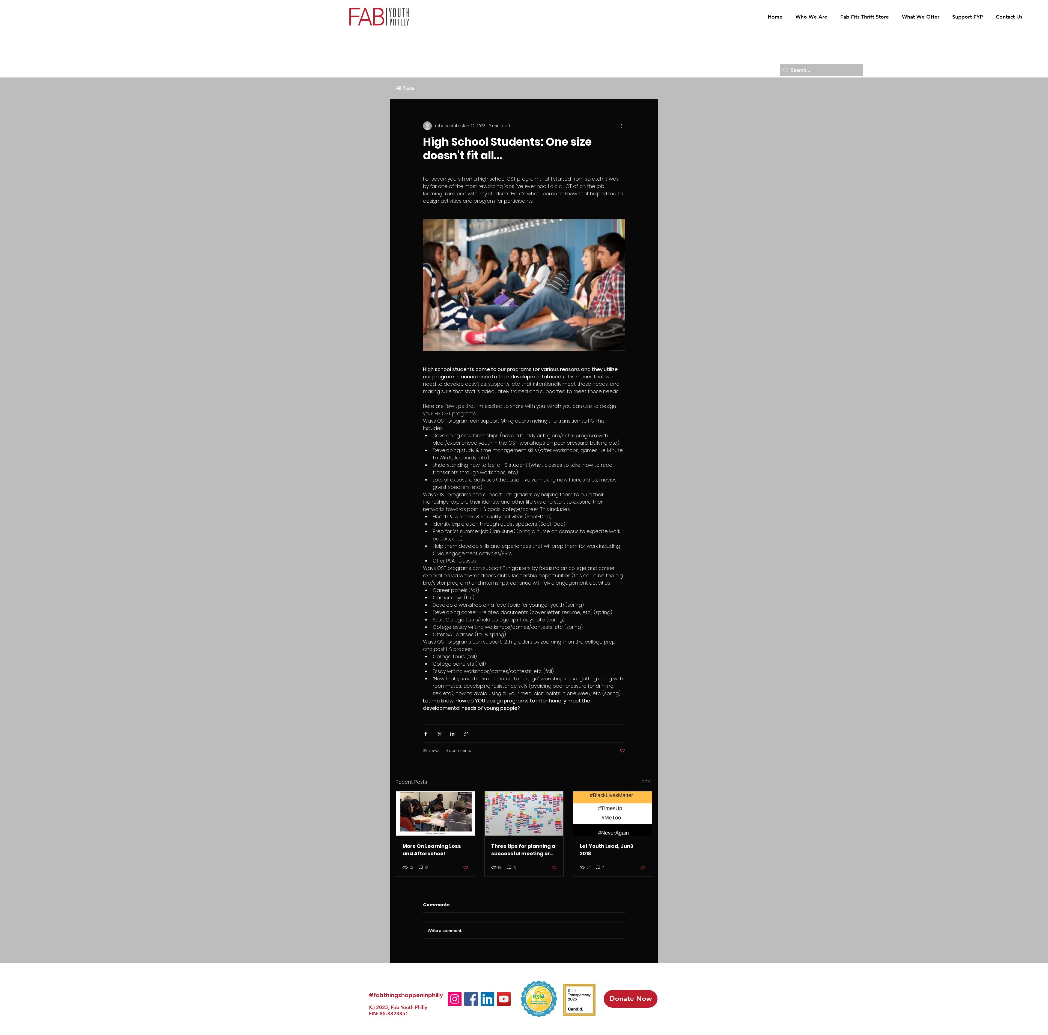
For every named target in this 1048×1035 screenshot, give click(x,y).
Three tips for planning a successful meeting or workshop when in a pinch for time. (523, 850)
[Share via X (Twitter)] (439, 733)
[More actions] (621, 125)
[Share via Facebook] (425, 733)
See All (645, 781)
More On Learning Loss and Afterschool (432, 850)
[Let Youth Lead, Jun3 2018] (612, 813)
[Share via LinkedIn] (452, 733)
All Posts (405, 88)
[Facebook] (471, 999)
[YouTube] (504, 999)
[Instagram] (455, 999)
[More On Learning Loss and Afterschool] (435, 813)
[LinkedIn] (487, 999)
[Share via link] (465, 733)
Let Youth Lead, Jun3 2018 (606, 850)
